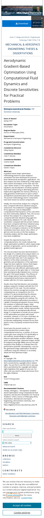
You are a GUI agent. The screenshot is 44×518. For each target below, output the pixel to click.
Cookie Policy (26, 498)
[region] (22, 497)
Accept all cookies (22, 505)
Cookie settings (13, 495)
